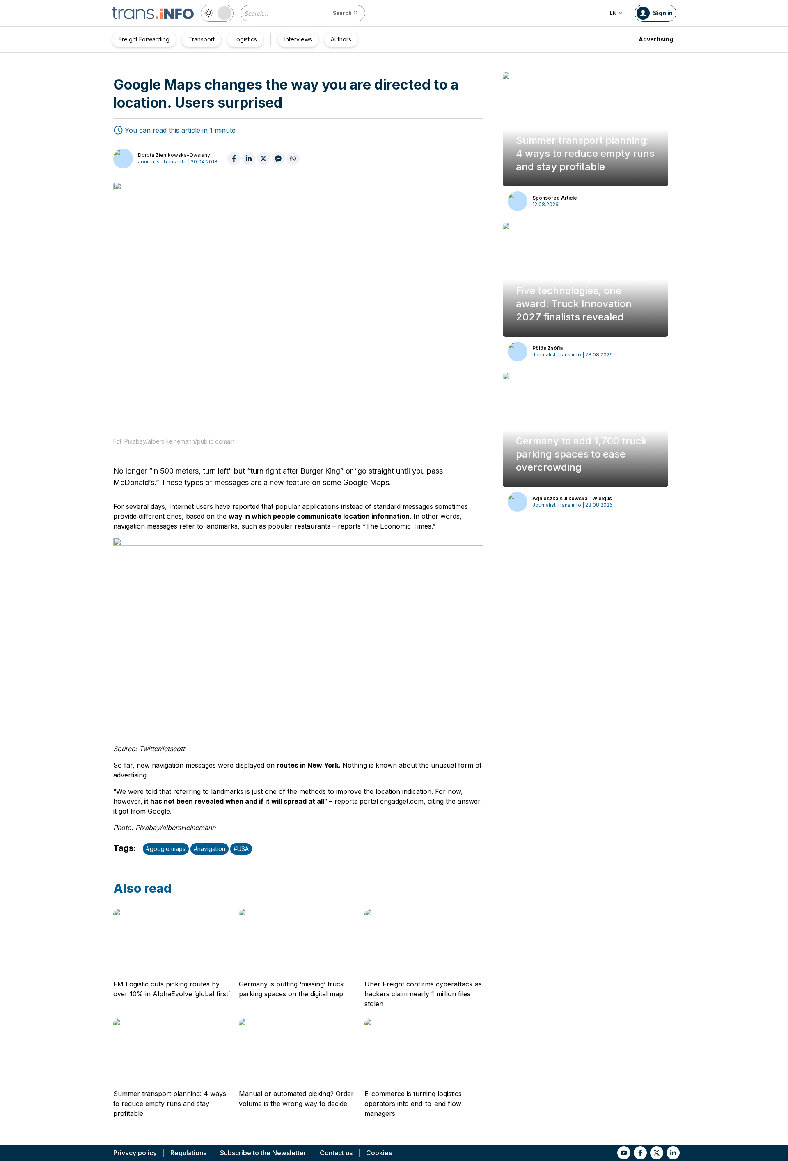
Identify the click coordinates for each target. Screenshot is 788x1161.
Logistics (245, 39)
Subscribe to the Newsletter (263, 1153)
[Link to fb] (640, 1152)
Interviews (298, 39)
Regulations (188, 1153)
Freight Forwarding (144, 39)
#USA (241, 848)
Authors (341, 39)
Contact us (336, 1153)
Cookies (379, 1153)
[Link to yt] (623, 1152)
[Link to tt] (656, 1152)
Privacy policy (135, 1153)
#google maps (166, 848)
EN (613, 13)
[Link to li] (673, 1152)
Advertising (656, 39)
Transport (201, 39)
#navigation (209, 848)
